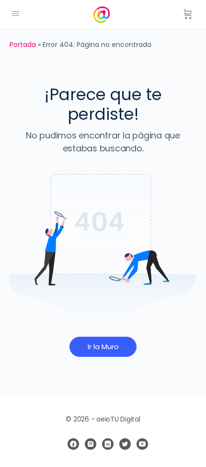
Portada (23, 44)
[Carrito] (188, 14)
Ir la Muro (103, 347)
